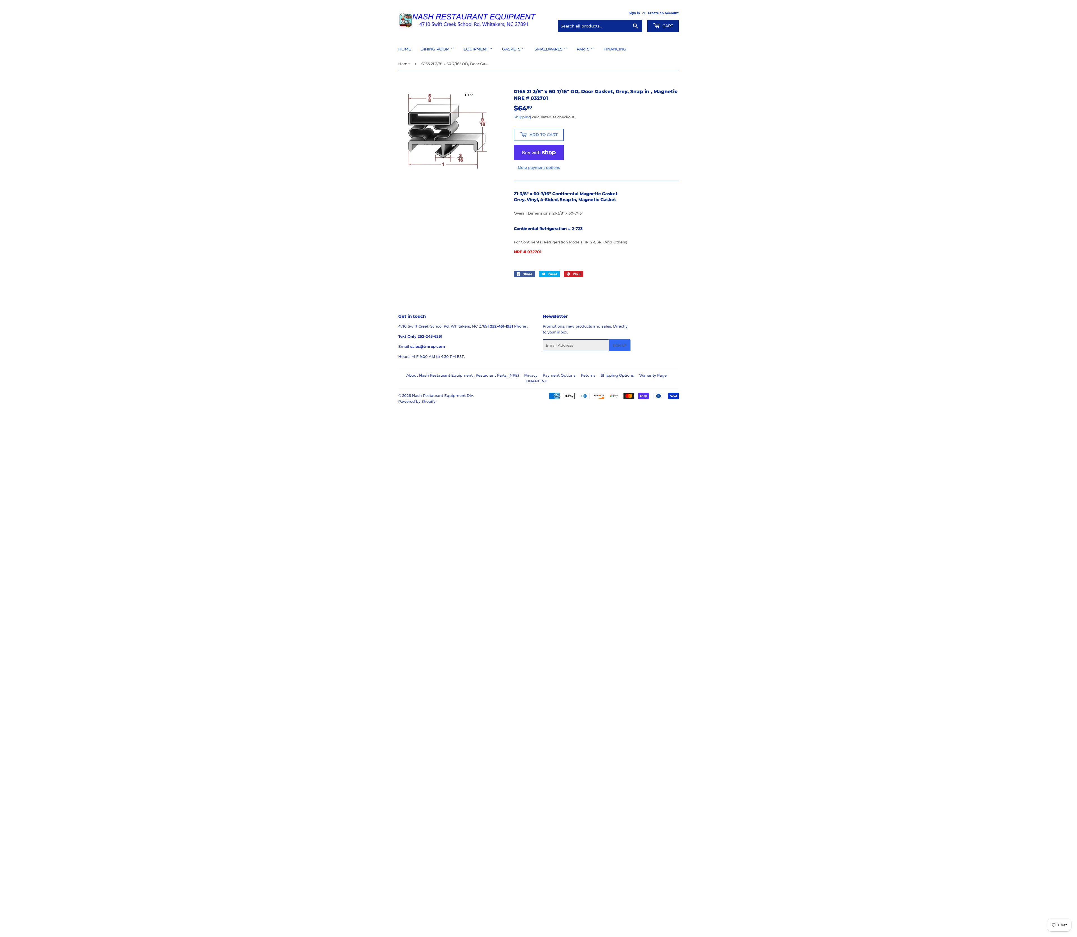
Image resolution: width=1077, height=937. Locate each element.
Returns (588, 375)
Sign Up (620, 345)
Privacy (530, 375)
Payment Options (559, 375)
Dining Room (435, 49)
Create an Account (663, 13)
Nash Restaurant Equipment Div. (443, 395)
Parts (584, 49)
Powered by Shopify (417, 401)
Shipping (522, 117)
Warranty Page (653, 375)
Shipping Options (617, 375)
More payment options (539, 167)
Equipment (476, 49)
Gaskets (512, 49)
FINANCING (536, 381)
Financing (615, 49)
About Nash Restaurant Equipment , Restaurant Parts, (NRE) (462, 375)
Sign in (634, 13)
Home (404, 49)
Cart (667, 25)
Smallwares (549, 49)
